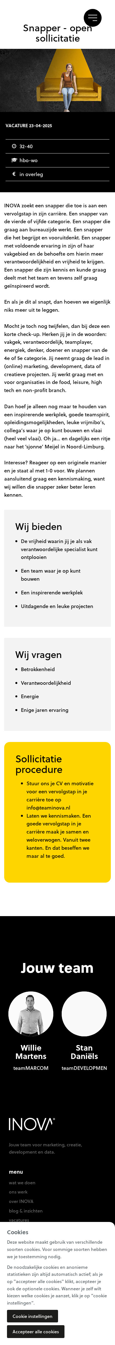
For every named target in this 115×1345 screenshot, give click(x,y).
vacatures (19, 1220)
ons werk (18, 1191)
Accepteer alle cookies (36, 1331)
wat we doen (22, 1182)
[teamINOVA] (34, 18)
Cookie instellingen (32, 1316)
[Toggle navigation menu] (93, 18)
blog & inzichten (26, 1210)
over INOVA (21, 1201)
